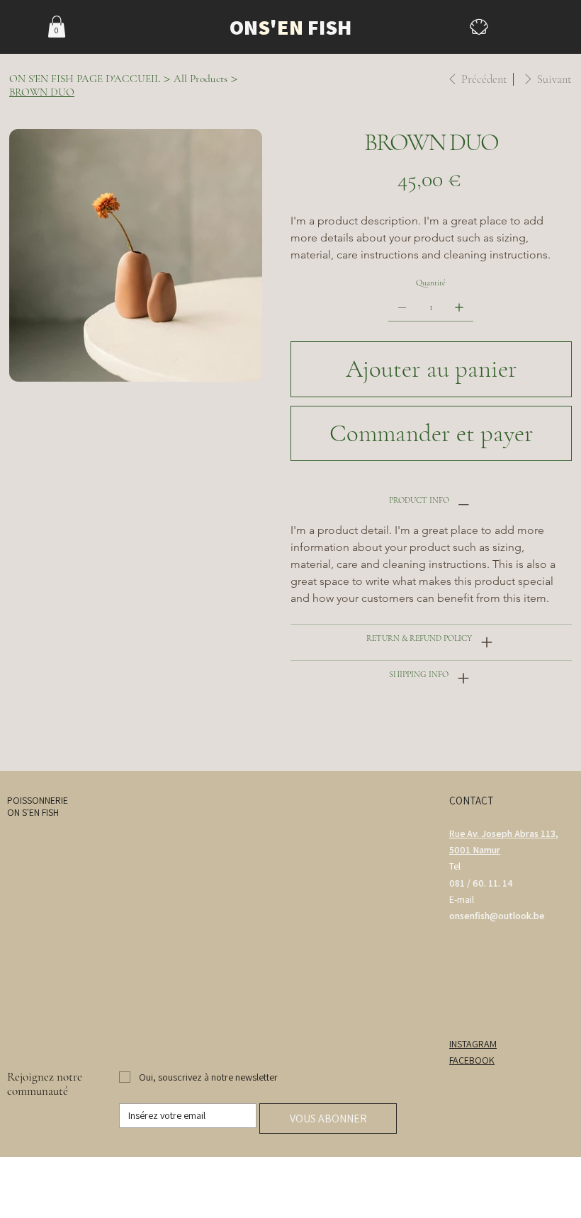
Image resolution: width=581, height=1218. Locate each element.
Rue (458, 833)
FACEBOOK (472, 1060)
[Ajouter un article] (459, 307)
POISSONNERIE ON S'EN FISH (37, 806)
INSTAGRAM (473, 1043)
